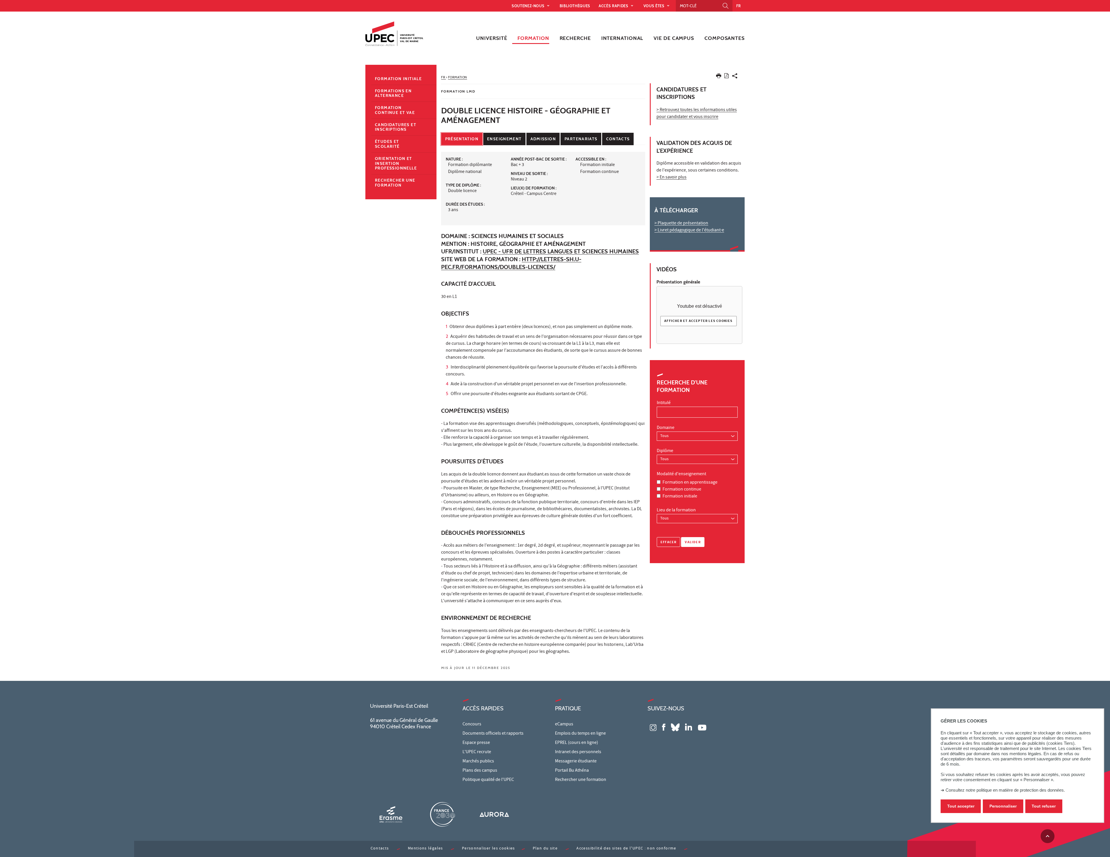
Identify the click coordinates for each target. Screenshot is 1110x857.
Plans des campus (479, 770)
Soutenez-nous (528, 5)
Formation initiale (680, 496)
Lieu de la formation (676, 510)
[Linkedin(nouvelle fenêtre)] (688, 726)
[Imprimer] (718, 77)
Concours (471, 724)
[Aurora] (494, 814)
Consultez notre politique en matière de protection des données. (1005, 790)
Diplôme (665, 451)
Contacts (618, 139)
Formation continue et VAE (395, 110)
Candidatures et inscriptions (395, 127)
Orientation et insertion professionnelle (396, 163)
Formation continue (682, 489)
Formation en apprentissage (690, 482)
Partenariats (581, 139)
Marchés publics (478, 761)
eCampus (564, 724)
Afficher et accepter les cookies (698, 321)
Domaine (665, 428)
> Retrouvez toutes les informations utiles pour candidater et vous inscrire (696, 114)
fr (738, 5)
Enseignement (504, 139)
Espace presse (476, 743)
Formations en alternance (393, 93)
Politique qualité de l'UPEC (488, 780)
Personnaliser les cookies (488, 849)
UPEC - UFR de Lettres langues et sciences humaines (561, 251)
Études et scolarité (387, 144)
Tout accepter (960, 806)
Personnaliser (1003, 806)
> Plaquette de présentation (681, 223)
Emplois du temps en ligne (580, 733)
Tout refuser (1044, 806)
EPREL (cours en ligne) (576, 743)
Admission (543, 139)
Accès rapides (614, 5)
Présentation (461, 139)
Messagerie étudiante (576, 761)
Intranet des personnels (578, 752)
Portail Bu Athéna (572, 770)
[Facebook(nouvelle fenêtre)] (663, 726)
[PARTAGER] (734, 77)
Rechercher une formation (395, 183)
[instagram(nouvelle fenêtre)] (653, 726)
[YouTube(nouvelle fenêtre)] (702, 726)
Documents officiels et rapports (492, 733)
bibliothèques (575, 5)
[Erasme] (391, 814)
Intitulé (664, 403)
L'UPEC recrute (476, 752)
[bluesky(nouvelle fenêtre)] (675, 726)
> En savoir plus (671, 177)
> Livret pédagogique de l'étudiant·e (689, 230)
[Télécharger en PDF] (726, 77)
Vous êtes (654, 5)
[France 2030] (442, 814)
